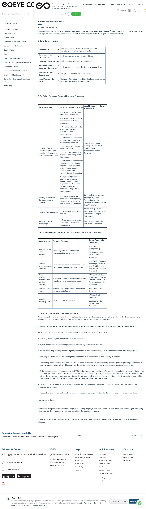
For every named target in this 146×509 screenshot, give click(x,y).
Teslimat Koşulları (11, 29)
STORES (111, 4)
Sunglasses (102, 457)
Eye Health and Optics (106, 473)
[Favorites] (140, 10)
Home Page (6, 14)
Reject (86, 503)
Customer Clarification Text (15, 71)
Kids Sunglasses (104, 467)
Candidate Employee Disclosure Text (17, 80)
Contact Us (78, 470)
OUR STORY (121, 4)
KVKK (6, 54)
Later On (64, 14)
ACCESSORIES (100, 4)
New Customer (128, 454)
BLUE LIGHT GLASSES (84, 4)
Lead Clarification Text (20, 14)
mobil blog (8, 85)
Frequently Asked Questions (84, 454)
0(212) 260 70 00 (13, 469)
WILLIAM (140, 4)
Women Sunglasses (105, 460)
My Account (127, 460)
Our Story (102, 478)
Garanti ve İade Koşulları (14, 46)
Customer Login (128, 457)
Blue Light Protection (105, 470)
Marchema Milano (11, 66)
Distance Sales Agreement (15, 42)
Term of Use (9, 37)
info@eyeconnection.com (14, 462)
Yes (76, 14)
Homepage (102, 454)
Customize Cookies (118, 501)
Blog (131, 4)
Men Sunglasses (104, 464)
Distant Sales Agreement (83, 457)
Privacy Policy (9, 33)
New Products (103, 481)
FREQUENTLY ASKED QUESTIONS (17, 62)
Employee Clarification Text (15, 75)
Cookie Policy (9, 50)
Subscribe (134, 435)
